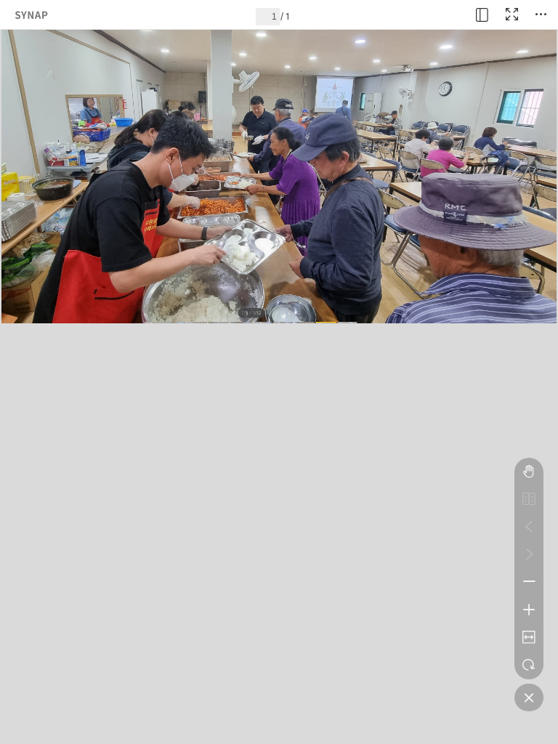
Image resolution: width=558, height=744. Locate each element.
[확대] (528, 609)
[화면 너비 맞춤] (528, 637)
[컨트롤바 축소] (528, 697)
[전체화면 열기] (511, 14)
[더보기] (540, 14)
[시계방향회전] (528, 665)
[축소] (528, 582)
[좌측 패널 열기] (482, 14)
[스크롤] (528, 471)
